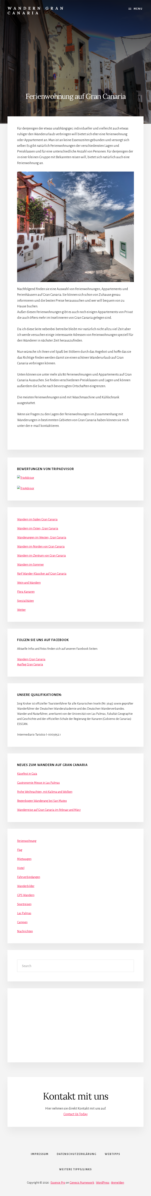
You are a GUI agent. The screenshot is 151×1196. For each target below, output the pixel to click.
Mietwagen (24, 859)
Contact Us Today (76, 1114)
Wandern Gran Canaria (36, 10)
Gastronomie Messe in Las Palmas (38, 782)
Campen (22, 922)
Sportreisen (24, 904)
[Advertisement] (75, 50)
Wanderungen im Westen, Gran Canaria (41, 537)
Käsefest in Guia (27, 773)
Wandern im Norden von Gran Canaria (41, 546)
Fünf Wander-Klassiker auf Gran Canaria (41, 573)
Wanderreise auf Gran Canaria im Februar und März (49, 809)
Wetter (21, 609)
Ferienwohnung (26, 840)
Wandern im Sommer (30, 564)
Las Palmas (24, 913)
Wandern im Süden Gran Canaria (37, 519)
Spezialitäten (25, 600)
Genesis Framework (82, 1182)
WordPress (102, 1182)
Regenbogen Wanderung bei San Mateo (42, 800)
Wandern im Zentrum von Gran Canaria (41, 555)
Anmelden (117, 1182)
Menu (138, 8)
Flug (19, 850)
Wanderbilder (25, 886)
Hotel (20, 868)
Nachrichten (25, 931)
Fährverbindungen (28, 877)
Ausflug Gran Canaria (30, 664)
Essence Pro (58, 1182)
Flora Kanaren (26, 591)
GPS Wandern (25, 895)
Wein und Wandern (29, 582)
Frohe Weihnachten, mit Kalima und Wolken (44, 791)
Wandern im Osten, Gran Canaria (37, 528)
